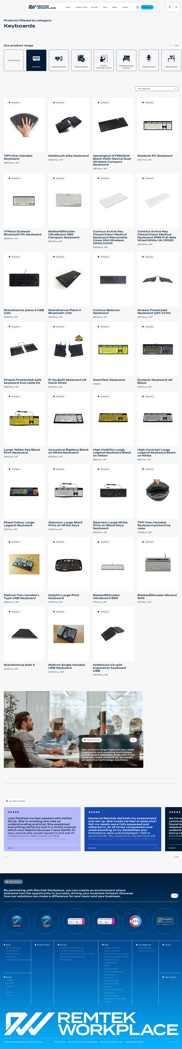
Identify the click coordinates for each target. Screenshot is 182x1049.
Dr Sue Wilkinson (145, 948)
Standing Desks (110, 963)
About (8, 945)
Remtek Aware (66, 960)
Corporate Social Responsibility (18, 960)
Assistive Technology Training (72, 948)
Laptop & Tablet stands (113, 972)
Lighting (107, 1001)
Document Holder (111, 984)
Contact (125, 7)
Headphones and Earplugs (114, 998)
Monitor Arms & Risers (113, 990)
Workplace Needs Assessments (72, 957)
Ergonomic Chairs (111, 960)
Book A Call (147, 7)
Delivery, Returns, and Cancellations (82, 1042)
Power (106, 966)
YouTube (9, 992)
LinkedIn (9, 980)
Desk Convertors (111, 969)
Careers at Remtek (13, 954)
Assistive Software (111, 948)
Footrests (108, 987)
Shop (106, 945)
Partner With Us (12, 951)
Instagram (10, 986)
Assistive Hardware (112, 951)
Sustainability (11, 957)
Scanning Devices (111, 996)
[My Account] (176, 7)
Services (63, 945)
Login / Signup (170, 977)
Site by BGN (173, 1042)
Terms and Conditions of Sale (111, 1042)
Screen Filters (109, 993)
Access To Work (81, 7)
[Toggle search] (137, 7)
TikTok (9, 995)
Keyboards (15, 103)
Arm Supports (110, 975)
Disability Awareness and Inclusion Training (77, 954)
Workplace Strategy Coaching (72, 951)
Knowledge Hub (144, 945)
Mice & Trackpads (111, 981)
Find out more (174, 895)
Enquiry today (133, 740)
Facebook (10, 983)
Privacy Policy (60, 1042)
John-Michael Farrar (146, 951)
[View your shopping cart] (170, 7)
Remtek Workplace (13, 948)
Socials (9, 977)
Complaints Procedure (134, 1042)
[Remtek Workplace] (32, 7)
